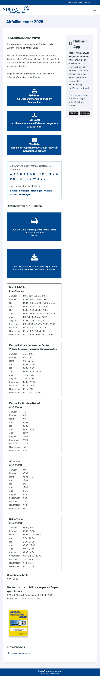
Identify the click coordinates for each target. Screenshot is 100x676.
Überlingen (25, 194)
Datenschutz (55, 673)
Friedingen (36, 190)
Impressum (45, 673)
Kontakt (87, 2)
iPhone (75, 88)
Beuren (14, 190)
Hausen (48, 190)
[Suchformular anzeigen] (94, 2)
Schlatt (14, 194)
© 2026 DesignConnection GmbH (50, 671)
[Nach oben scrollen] (93, 668)
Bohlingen (24, 190)
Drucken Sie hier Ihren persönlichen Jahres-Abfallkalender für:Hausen (34, 232)
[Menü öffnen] (94, 10)
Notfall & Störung (75, 2)
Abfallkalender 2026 (20, 653)
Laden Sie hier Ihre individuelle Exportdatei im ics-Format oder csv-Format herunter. (34, 268)
